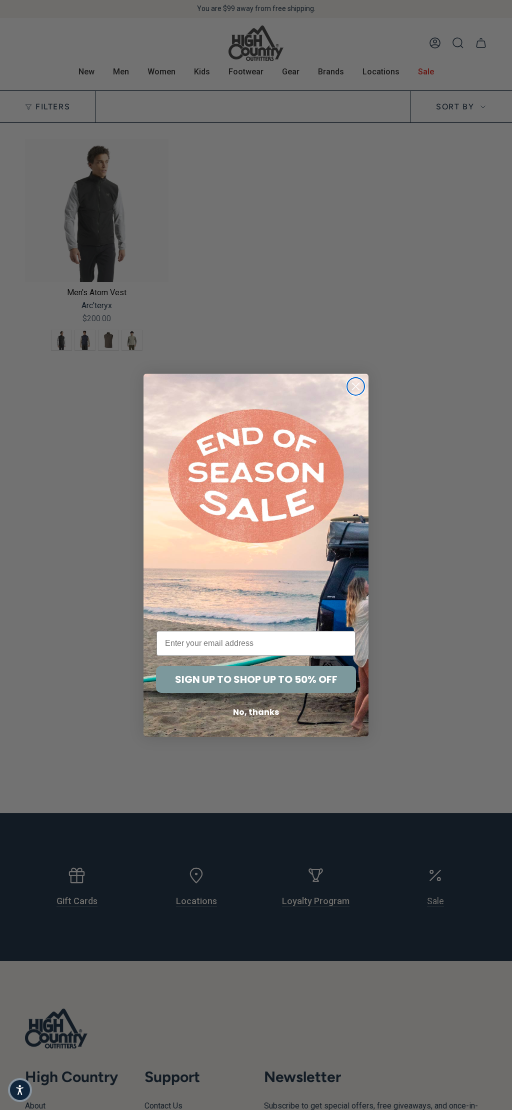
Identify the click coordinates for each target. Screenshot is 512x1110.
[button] (20, 1090)
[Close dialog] (355, 386)
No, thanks (256, 712)
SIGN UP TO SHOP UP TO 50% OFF (256, 679)
